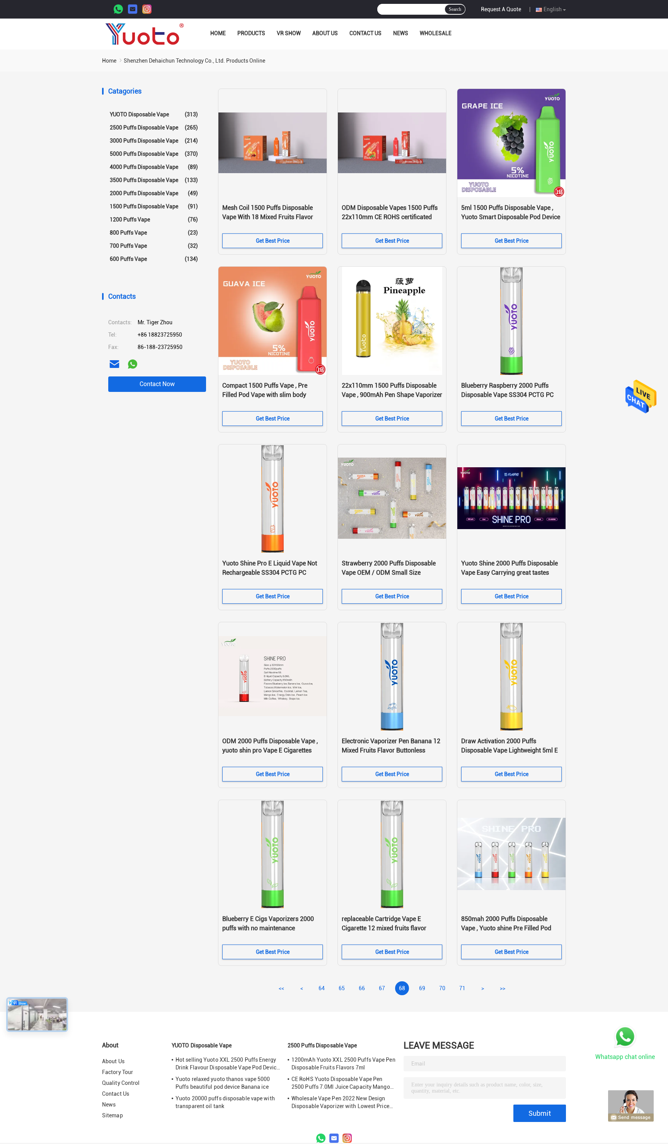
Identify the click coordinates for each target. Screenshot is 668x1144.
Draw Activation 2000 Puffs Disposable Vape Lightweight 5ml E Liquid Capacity (509, 750)
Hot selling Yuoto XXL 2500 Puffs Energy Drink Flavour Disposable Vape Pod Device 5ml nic (227, 1064)
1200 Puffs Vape (154, 219)
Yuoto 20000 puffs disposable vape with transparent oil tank (225, 1102)
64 (322, 988)
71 (462, 988)
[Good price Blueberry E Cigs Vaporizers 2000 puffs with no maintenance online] (272, 854)
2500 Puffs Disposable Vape (154, 127)
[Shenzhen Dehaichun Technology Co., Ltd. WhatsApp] (118, 9)
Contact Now (157, 384)
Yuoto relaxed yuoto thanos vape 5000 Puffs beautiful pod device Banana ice (223, 1083)
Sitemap (112, 1115)
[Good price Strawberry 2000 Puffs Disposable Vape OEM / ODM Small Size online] (392, 498)
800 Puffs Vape (154, 233)
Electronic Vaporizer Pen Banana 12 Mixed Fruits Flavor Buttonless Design (391, 750)
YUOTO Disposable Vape (154, 114)
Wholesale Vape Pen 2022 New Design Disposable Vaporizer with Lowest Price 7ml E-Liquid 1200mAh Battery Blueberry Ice (341, 1102)
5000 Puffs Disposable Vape (154, 154)
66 (362, 988)
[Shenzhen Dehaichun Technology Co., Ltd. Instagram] (147, 9)
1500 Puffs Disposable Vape (154, 206)
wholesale (436, 33)
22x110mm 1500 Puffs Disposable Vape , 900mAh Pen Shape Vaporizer (392, 390)
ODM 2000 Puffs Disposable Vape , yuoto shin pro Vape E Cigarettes (270, 745)
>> (502, 988)
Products (251, 33)
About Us (325, 33)
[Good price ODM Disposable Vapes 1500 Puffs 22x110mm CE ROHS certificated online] (392, 143)
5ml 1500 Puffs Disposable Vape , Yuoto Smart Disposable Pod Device (510, 212)
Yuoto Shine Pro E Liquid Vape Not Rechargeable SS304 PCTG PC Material (269, 573)
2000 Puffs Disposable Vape (154, 193)
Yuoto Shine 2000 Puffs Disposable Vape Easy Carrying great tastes (509, 568)
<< (281, 988)
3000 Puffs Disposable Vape (154, 141)
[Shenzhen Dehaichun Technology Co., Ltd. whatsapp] (132, 364)
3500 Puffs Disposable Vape (154, 180)
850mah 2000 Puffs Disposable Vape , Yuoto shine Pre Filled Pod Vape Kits (506, 928)
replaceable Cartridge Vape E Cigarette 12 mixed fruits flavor (384, 923)
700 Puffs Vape (154, 246)
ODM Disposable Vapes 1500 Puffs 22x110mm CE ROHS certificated (390, 212)
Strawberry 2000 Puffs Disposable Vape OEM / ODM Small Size (389, 568)
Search (455, 9)
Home (218, 33)
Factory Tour (117, 1072)
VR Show (289, 33)
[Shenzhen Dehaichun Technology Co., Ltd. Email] (132, 9)
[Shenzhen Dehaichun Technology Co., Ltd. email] (114, 364)
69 (422, 988)
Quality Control (121, 1083)
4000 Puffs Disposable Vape (154, 167)
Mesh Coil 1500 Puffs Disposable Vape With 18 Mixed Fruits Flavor (267, 212)
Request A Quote (501, 9)
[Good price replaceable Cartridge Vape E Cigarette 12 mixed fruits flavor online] (392, 854)
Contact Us (365, 33)
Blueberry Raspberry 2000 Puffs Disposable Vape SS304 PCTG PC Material (507, 395)
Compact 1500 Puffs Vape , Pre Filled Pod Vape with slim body (264, 390)
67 (382, 988)
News (400, 33)
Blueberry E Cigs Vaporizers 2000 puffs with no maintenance (268, 923)
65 (342, 988)
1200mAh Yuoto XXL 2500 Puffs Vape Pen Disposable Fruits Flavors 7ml (343, 1064)
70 (442, 988)
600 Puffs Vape (154, 259)
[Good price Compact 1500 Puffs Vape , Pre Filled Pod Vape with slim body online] (272, 321)
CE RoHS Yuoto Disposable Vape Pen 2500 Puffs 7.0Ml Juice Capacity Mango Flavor (340, 1083)
